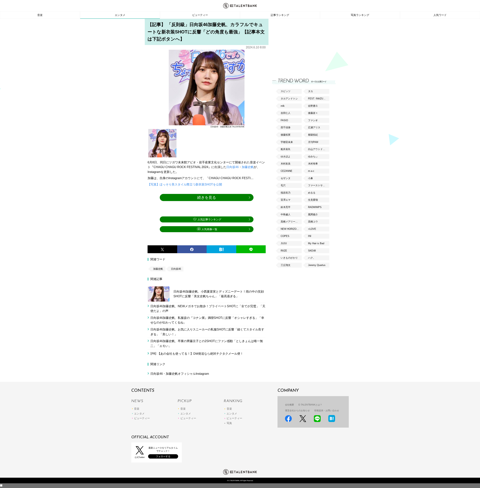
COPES (285, 236)
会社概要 (289, 404)
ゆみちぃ (313, 156)
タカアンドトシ (289, 98)
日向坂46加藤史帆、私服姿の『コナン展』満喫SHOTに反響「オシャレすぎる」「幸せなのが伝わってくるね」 (207, 320)
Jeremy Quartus (317, 265)
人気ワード (440, 15)
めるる (311, 192)
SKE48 (312, 250)
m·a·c (311, 171)
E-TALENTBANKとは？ (310, 404)
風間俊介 (313, 214)
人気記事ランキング (209, 219)
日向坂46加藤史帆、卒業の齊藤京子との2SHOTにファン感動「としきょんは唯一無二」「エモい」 (206, 343)
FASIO (284, 120)
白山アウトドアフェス (318, 149)
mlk (283, 105)
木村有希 (313, 163)
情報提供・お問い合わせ (326, 410)
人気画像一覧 (209, 229)
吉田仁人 (285, 113)
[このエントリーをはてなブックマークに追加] (221, 249)
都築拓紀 (313, 134)
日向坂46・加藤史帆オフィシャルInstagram (179, 373)
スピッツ (285, 91)
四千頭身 (285, 127)
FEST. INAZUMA (317, 98)
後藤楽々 (313, 113)
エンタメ (120, 15)
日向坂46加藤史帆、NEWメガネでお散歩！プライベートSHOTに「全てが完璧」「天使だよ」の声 (207, 309)
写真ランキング (360, 15)
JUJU (284, 243)
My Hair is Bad (316, 243)
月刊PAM (313, 142)
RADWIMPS (315, 207)
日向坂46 (232, 167)
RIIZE (284, 250)
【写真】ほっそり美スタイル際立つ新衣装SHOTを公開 (185, 184)
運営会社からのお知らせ (297, 410)
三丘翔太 (285, 265)
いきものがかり (289, 257)
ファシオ (313, 120)
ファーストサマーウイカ (318, 185)
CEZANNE (286, 171)
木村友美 (285, 163)
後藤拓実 (285, 134)
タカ (310, 91)
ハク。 (311, 257)
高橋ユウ (313, 221)
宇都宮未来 (287, 142)
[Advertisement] (300, 45)
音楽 (40, 15)
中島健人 (285, 214)
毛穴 (283, 185)
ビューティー (200, 15)
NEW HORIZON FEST (291, 228)
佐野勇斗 (313, 105)
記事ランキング (280, 15)
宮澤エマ (285, 199)
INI (309, 236)
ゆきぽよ (285, 156)
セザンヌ (285, 178)
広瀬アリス (314, 127)
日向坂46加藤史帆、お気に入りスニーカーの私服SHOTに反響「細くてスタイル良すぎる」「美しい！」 (207, 332)
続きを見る (206, 197)
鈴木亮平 (285, 207)
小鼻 (310, 178)
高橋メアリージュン (291, 221)
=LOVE (312, 228)
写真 (229, 423)
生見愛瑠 (313, 199)
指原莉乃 (285, 192)
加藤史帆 (248, 167)
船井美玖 (285, 149)
